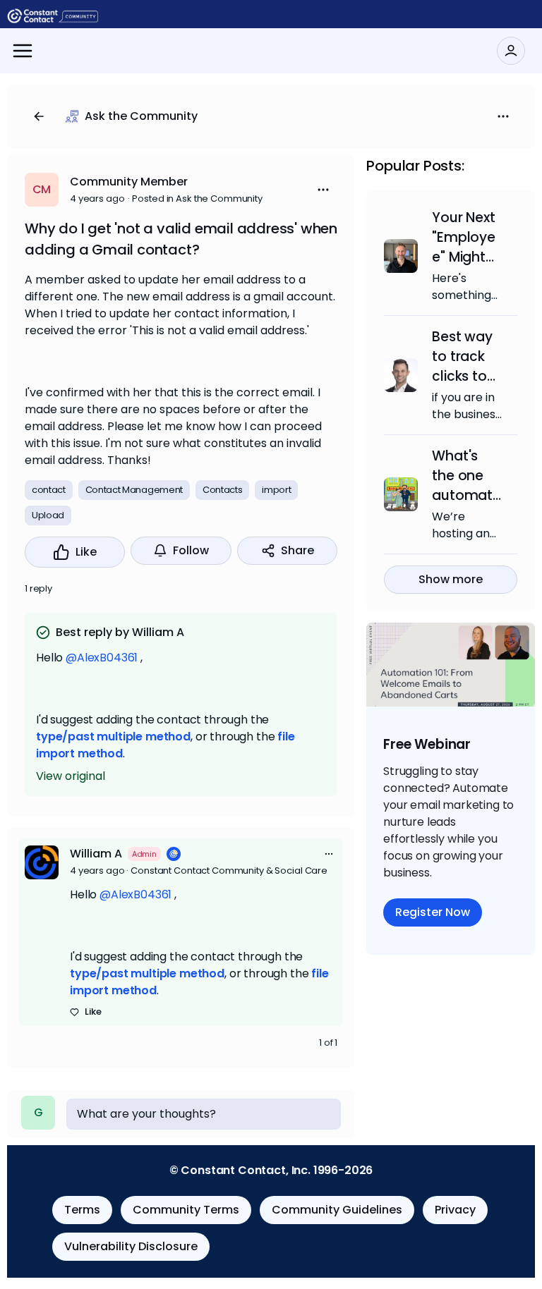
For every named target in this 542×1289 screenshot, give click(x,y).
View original (70, 776)
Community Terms (186, 1210)
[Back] (39, 116)
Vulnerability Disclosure (131, 1246)
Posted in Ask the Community (197, 198)
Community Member (129, 181)
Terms (82, 1210)
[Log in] (511, 51)
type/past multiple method (113, 736)
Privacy (455, 1210)
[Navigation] (22, 50)
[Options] (503, 116)
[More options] (328, 853)
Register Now (432, 912)
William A (96, 853)
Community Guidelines (337, 1210)
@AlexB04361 (102, 657)
